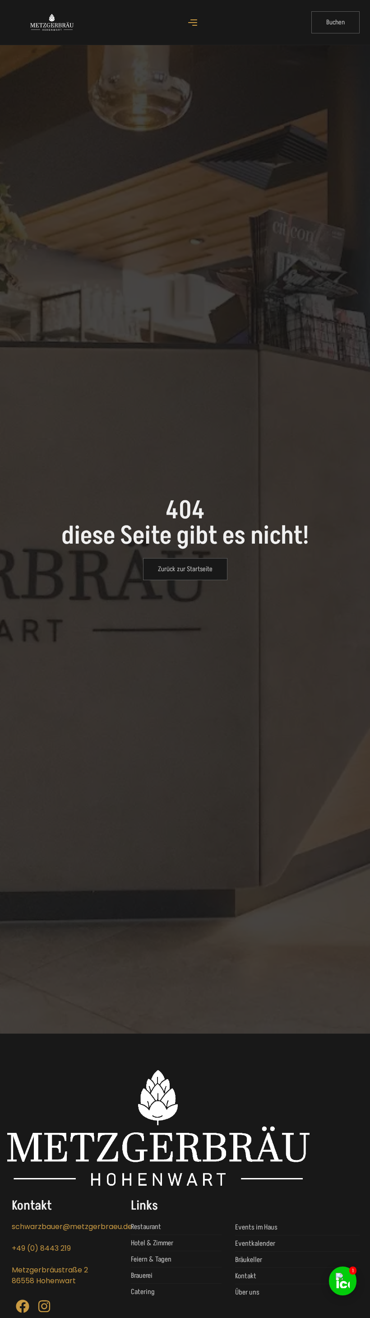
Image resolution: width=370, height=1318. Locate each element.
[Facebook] (22, 1306)
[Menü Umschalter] (192, 22)
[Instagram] (44, 1306)
